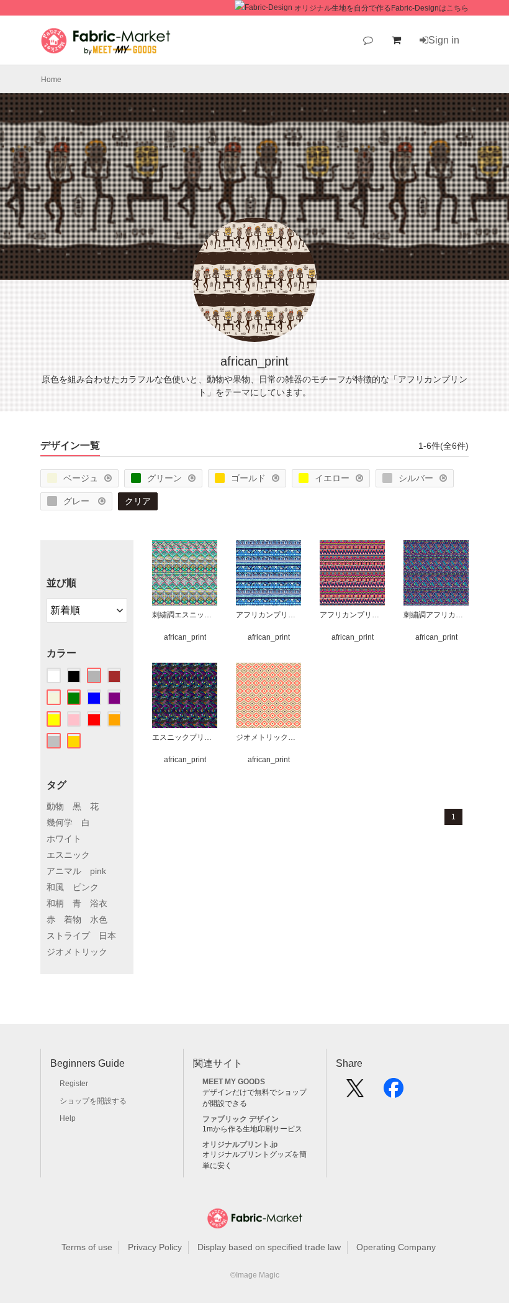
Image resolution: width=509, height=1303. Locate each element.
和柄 (55, 903)
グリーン (164, 478)
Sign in (443, 40)
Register (74, 1083)
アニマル (64, 871)
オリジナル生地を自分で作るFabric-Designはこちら (381, 8)
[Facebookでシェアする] (393, 1092)
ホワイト (64, 839)
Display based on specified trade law (269, 1247)
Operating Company (396, 1247)
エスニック (68, 855)
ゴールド (248, 478)
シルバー (416, 478)
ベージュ (80, 478)
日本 (107, 936)
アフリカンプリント (352, 614)
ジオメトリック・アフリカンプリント (268, 737)
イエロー (332, 478)
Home (51, 79)
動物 (55, 806)
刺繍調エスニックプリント (184, 614)
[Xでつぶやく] (355, 1092)
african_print (185, 637)
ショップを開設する (93, 1101)
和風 (55, 887)
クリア (138, 501)
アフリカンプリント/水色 (268, 614)
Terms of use (86, 1247)
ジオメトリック (77, 952)
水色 (98, 919)
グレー (77, 501)
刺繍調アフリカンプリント (436, 614)
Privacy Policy (155, 1247)
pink (98, 871)
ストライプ (68, 936)
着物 (72, 919)
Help (68, 1118)
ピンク (86, 887)
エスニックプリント (184, 737)
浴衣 (98, 903)
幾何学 (60, 822)
